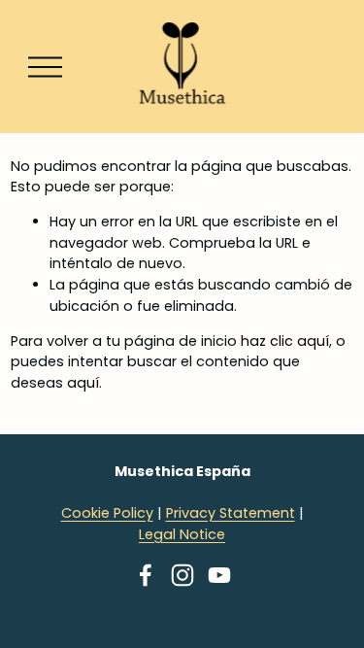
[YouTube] (219, 575)
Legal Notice (182, 534)
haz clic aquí (285, 341)
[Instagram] (182, 575)
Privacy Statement (230, 513)
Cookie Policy (107, 513)
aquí (83, 382)
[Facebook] (145, 575)
